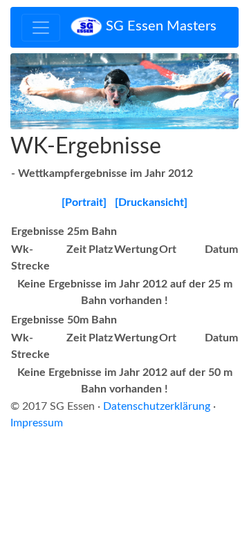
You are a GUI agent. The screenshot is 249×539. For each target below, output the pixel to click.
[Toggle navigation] (40, 27)
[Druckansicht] (151, 202)
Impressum (36, 422)
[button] (27, 91)
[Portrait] (84, 202)
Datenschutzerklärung (156, 406)
